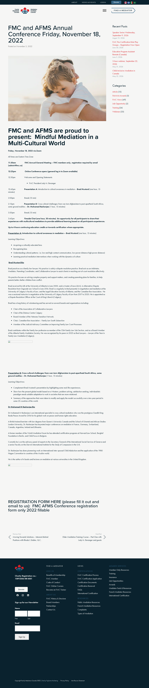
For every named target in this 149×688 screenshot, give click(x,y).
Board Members (52, 602)
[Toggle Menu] (104, 10)
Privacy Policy (65, 681)
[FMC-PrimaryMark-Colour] (25, 10)
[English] (125, 2)
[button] (79, 2)
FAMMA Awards (119, 95)
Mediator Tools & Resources (120, 588)
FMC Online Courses (54, 586)
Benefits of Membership (55, 575)
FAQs (80, 589)
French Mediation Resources (89, 606)
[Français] (128, 2)
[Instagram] (22, 595)
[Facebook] (17, 595)
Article (115, 91)
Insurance (113, 577)
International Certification (88, 593)
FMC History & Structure (56, 598)
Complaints (82, 609)
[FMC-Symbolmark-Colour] (19, 568)
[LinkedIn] (28, 595)
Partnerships (51, 606)
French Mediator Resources (120, 592)
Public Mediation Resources (89, 602)
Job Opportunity (118, 103)
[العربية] (134, 2)
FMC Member (52, 578)
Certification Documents (87, 582)
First (16, 618)
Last (29, 618)
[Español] (131, 2)
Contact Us (50, 609)
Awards (112, 584)
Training (115, 107)
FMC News (117, 99)
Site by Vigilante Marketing (50, 681)
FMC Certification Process (88, 575)
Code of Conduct (53, 582)
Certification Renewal (86, 586)
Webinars (116, 111)
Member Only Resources (119, 570)
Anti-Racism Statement (78, 681)
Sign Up (22, 636)
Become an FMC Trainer (56, 589)
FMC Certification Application (90, 578)
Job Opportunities (116, 580)
